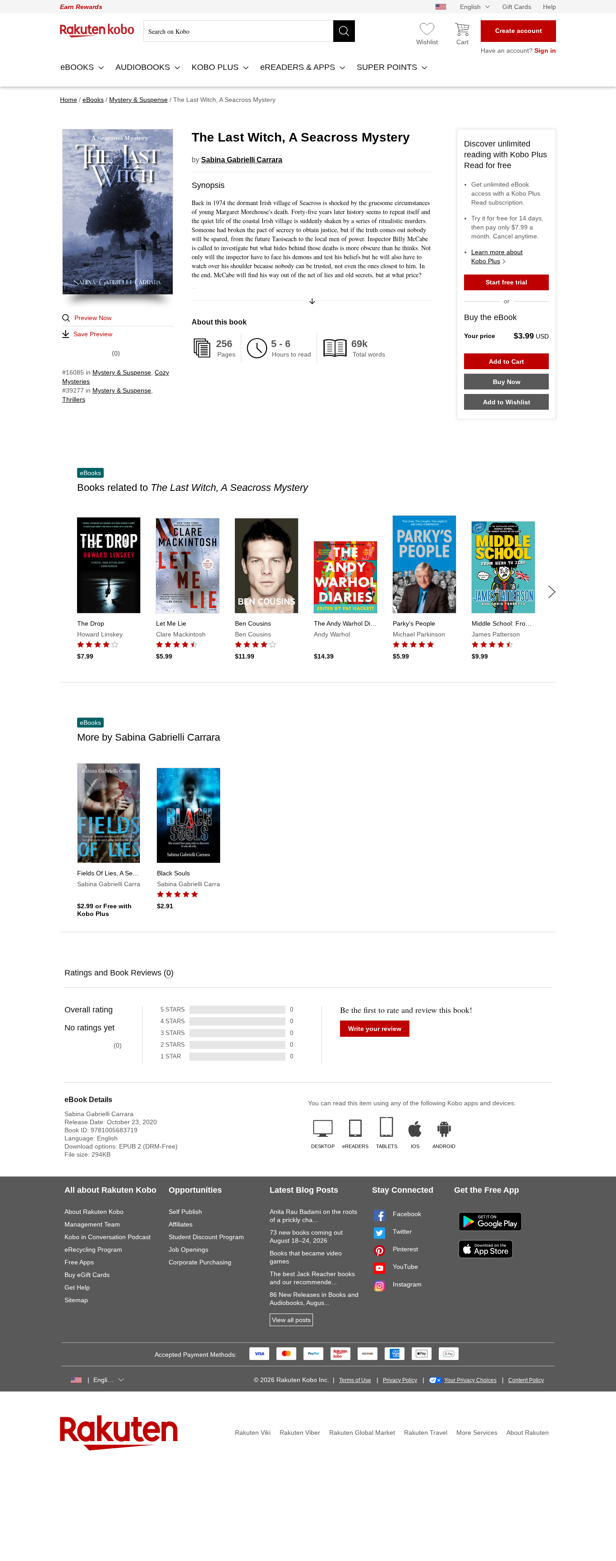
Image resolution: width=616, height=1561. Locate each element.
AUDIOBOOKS (143, 67)
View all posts (291, 1319)
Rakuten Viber (300, 1432)
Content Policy (526, 1380)
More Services (476, 1432)
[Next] (552, 592)
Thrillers (73, 399)
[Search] (344, 31)
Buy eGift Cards (87, 1274)
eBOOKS (78, 67)
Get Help (77, 1287)
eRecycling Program (93, 1249)
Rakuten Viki (253, 1432)
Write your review (374, 1028)
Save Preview (93, 334)
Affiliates (181, 1224)
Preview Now (92, 317)
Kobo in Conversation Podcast (107, 1237)
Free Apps (79, 1262)
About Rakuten (527, 1432)
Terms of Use (355, 1380)
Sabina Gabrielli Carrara (241, 160)
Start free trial (506, 282)
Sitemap (76, 1300)
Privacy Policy (400, 1380)
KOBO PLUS (216, 67)
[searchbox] (249, 31)
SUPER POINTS (388, 67)
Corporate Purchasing (200, 1262)
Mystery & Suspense (121, 372)
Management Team (92, 1224)
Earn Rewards (81, 6)
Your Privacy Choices (470, 1380)
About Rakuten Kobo (94, 1211)
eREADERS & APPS (298, 67)
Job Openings (188, 1249)
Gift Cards (516, 6)
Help (549, 6)
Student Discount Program (206, 1237)
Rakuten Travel (425, 1432)
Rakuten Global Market (362, 1432)
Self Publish (185, 1211)
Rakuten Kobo (97, 31)
